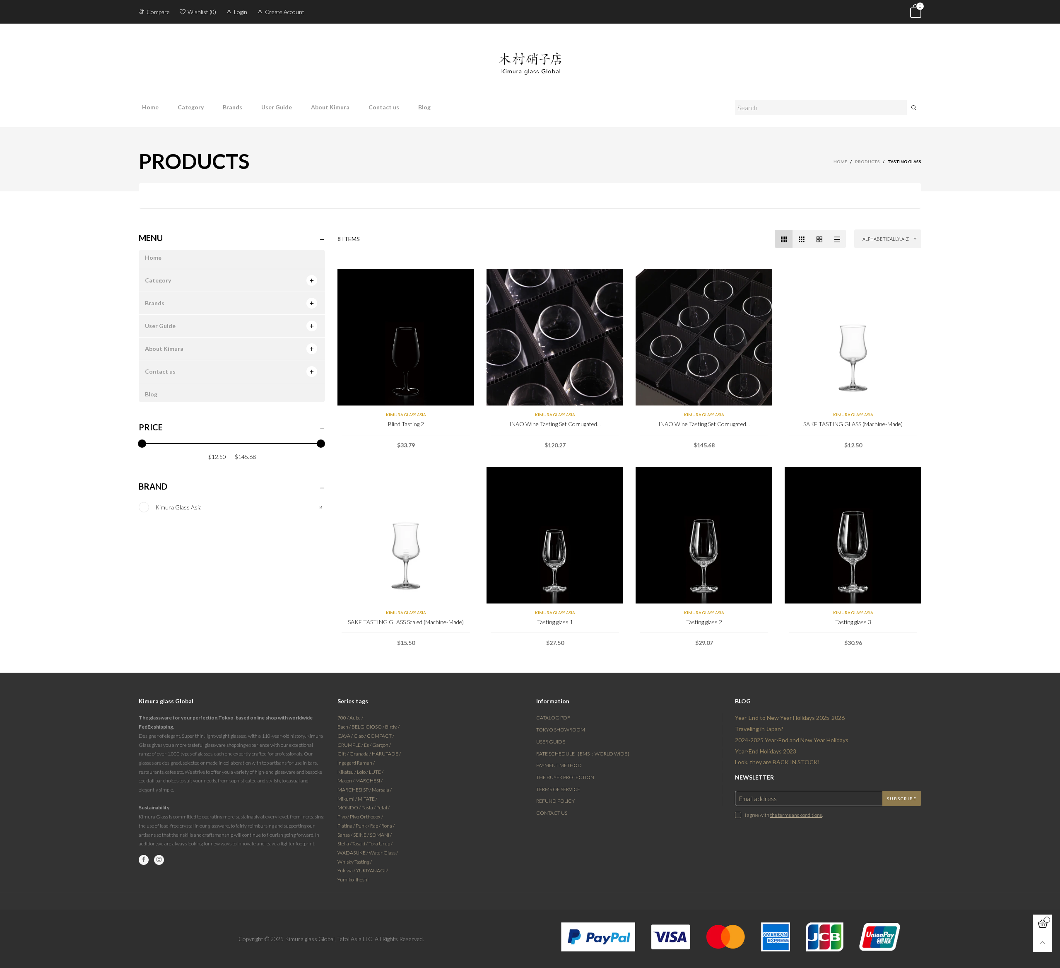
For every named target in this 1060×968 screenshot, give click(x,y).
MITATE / (367, 799)
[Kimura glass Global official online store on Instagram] (159, 860)
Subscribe (902, 798)
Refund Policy (555, 801)
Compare (158, 11)
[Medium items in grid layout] (784, 239)
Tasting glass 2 (704, 621)
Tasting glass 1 (555, 621)
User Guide (276, 107)
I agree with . (784, 815)
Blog (424, 107)
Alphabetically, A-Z (885, 238)
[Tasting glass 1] (555, 535)
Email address (758, 798)
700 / (343, 718)
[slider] (142, 443)
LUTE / (376, 772)
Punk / (363, 826)
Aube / (356, 718)
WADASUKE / (353, 853)
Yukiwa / (346, 870)
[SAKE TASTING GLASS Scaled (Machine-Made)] (405, 535)
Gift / (343, 754)
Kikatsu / (347, 772)
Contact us (384, 107)
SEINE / (361, 835)
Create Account (284, 11)
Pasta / (368, 807)
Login (240, 11)
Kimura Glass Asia (406, 414)
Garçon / (381, 745)
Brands (232, 107)
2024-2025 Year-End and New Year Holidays (791, 740)
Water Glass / (383, 853)
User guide (550, 742)
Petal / (383, 807)
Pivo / (343, 817)
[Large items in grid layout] (801, 239)
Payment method (559, 765)
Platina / (346, 826)
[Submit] (914, 107)
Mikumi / (347, 799)
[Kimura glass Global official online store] (530, 57)
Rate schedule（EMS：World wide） (584, 754)
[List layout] (837, 239)
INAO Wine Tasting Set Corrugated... (555, 423)
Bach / (344, 727)
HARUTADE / (386, 754)
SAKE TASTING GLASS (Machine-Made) (853, 423)
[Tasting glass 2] (704, 535)
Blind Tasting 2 (406, 423)
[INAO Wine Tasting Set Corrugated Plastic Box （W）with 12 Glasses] (704, 337)
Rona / (388, 826)
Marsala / (382, 790)
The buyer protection (565, 777)
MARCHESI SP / (354, 790)
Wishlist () (202, 11)
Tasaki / (360, 843)
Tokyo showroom (560, 730)
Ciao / (360, 736)
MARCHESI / (369, 780)
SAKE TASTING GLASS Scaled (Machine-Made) (406, 621)
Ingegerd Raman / (356, 763)
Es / (368, 745)
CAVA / (345, 736)
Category (191, 107)
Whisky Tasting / (354, 862)
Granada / (360, 754)
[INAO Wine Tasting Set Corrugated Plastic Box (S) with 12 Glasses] (555, 337)
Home (150, 107)
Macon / (346, 780)
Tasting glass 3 (853, 621)
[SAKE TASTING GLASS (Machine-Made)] (853, 337)
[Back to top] (1042, 942)
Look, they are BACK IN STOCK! (777, 761)
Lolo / (363, 772)
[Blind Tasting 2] (405, 337)
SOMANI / (381, 835)
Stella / (344, 843)
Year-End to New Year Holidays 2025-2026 (790, 717)
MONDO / (349, 807)
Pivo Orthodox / (366, 817)
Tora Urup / (381, 843)
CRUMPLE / (350, 745)
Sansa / (345, 835)
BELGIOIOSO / (368, 727)
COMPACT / (380, 736)
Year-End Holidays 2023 (765, 751)
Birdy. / (392, 727)
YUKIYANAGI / (372, 870)
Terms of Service (558, 789)
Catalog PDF (553, 718)
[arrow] (312, 280)
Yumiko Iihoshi (353, 879)
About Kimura (330, 107)
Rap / (375, 826)
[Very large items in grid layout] (819, 239)
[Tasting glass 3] (853, 535)
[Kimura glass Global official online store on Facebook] (144, 860)
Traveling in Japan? (759, 728)
